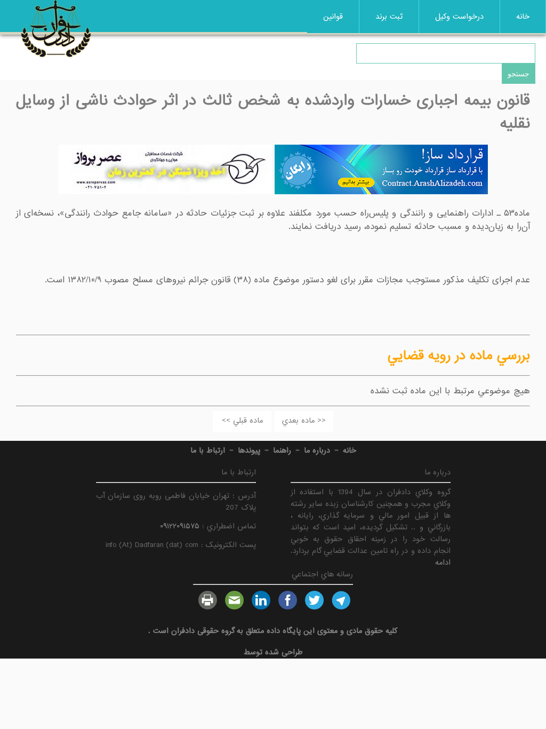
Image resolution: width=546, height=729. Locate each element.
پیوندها (249, 450)
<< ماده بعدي (304, 420)
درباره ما (317, 450)
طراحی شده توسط (273, 652)
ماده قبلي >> (242, 420)
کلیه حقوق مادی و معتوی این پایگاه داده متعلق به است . (273, 631)
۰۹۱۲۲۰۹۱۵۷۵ (179, 526)
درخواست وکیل (459, 16)
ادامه (443, 562)
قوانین (333, 16)
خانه (522, 16)
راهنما (282, 450)
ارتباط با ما (207, 450)
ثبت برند (389, 16)
